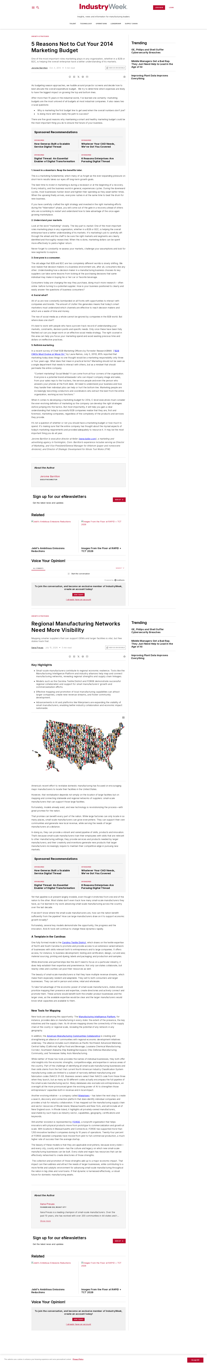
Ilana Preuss (37, 647)
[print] (124, 77)
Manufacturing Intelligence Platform (97, 1016)
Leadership (116, 24)
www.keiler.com (87, 438)
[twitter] (78, 77)
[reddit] (83, 77)
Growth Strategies (40, 36)
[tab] (38, 568)
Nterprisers (83, 1095)
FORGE (76, 1122)
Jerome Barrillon (39, 68)
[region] (78, 574)
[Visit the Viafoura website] (119, 580)
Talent (72, 24)
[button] (33, 7)
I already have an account (78, 599)
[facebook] (70, 77)
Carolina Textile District (74, 942)
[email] (87, 77)
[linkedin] (74, 77)
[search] (38, 7)
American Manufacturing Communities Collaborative (73, 1036)
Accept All (195, 1360)
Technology (86, 24)
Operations (101, 24)
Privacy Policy (78, 1359)
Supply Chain (131, 24)
